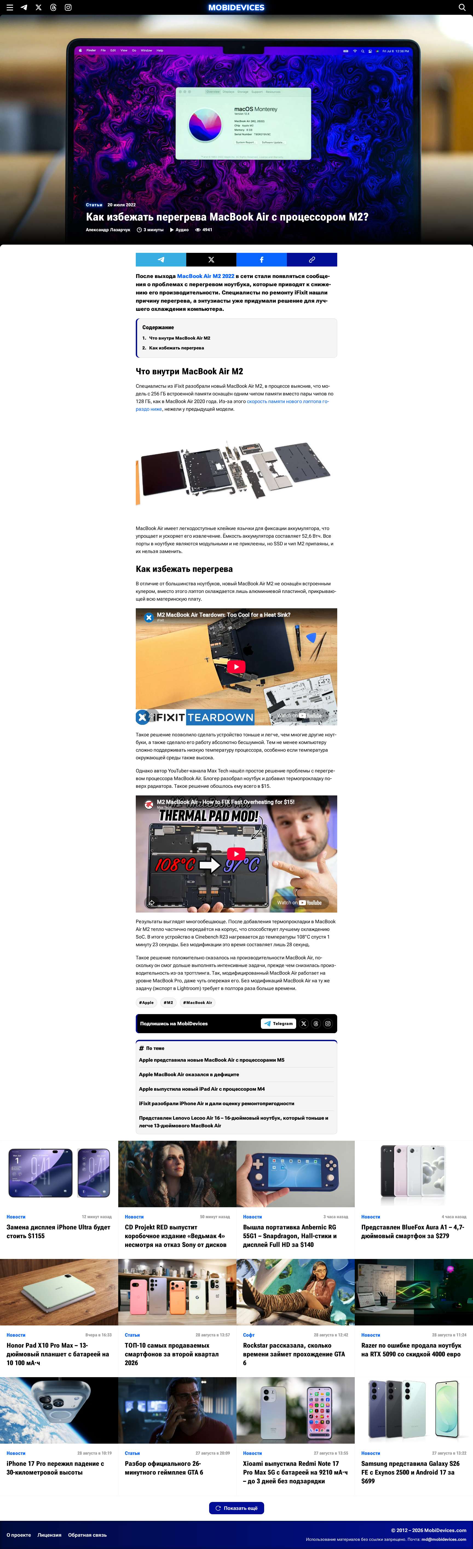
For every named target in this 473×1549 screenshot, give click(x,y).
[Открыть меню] (10, 7)
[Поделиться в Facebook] (261, 260)
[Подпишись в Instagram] (68, 7)
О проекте (19, 1535)
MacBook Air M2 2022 (205, 276)
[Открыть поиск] (462, 7)
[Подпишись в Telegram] (23, 7)
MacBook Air (199, 1002)
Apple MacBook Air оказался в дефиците (189, 1074)
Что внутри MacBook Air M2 (179, 338)
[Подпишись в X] (38, 7)
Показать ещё (241, 1508)
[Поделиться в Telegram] (161, 260)
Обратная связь (87, 1535)
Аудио (182, 229)
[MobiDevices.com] (236, 7)
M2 (170, 1002)
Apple (148, 1002)
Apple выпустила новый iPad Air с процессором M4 (202, 1089)
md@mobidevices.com (444, 1539)
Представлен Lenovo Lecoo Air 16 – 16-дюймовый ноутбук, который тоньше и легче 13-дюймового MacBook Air (233, 1121)
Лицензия (50, 1535)
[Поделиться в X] (211, 260)
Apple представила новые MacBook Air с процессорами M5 (211, 1060)
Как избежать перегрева (176, 348)
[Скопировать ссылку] (312, 260)
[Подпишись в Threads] (53, 7)
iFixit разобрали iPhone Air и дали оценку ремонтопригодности (216, 1103)
